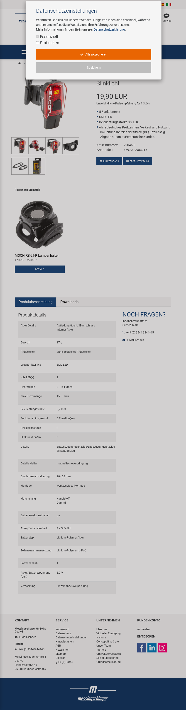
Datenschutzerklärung (109, 29)
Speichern (94, 67)
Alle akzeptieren (96, 54)
